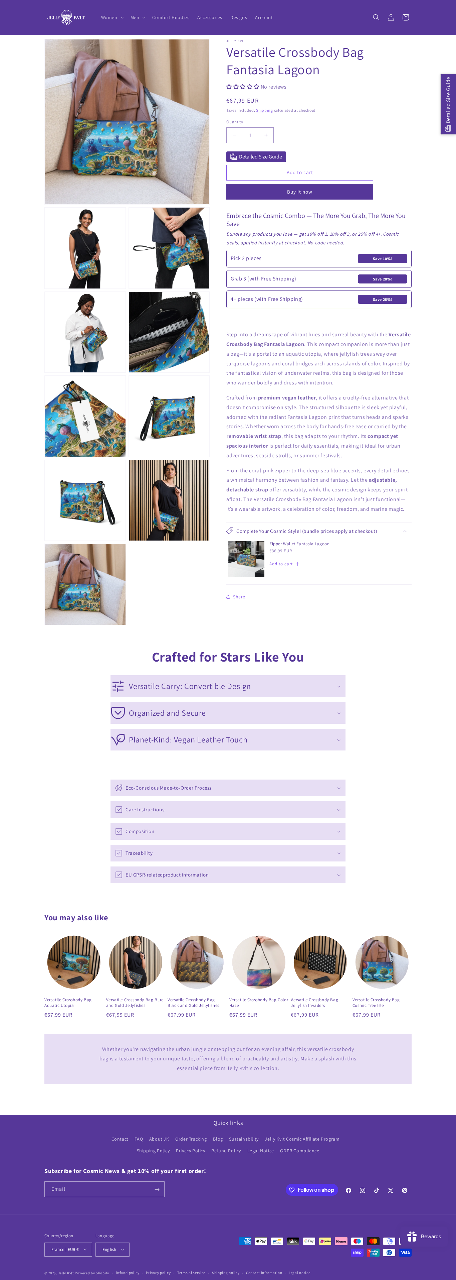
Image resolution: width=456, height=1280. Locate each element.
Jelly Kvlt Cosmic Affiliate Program (302, 1139)
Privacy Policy (190, 1151)
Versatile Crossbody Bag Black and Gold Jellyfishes (193, 1002)
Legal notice (299, 1272)
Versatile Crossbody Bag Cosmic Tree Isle (376, 1002)
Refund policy (128, 1272)
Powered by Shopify (92, 1272)
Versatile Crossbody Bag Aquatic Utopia (68, 1002)
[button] (112, 17)
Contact (120, 1139)
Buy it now (299, 191)
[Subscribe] (157, 1189)
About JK (159, 1139)
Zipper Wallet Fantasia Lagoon (299, 543)
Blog (218, 1139)
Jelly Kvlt (66, 1272)
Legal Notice (260, 1151)
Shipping (264, 109)
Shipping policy (226, 1272)
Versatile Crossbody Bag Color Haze (258, 1002)
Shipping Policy (153, 1151)
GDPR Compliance (299, 1151)
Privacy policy (158, 1272)
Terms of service (191, 1272)
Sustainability (243, 1139)
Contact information (264, 1272)
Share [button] (239, 596)
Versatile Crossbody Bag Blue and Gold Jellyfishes (135, 1002)
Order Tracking (191, 1139)
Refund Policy (226, 1151)
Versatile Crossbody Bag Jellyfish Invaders (314, 1002)
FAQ (139, 1139)
